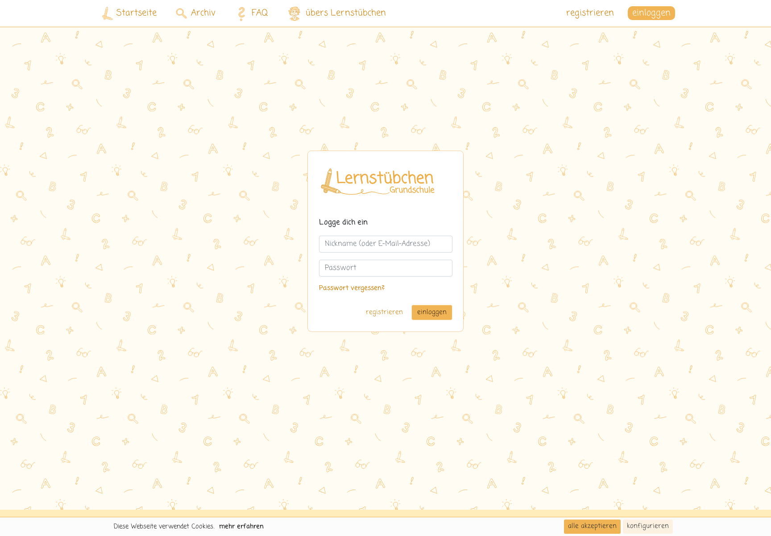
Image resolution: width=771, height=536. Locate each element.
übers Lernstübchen (346, 13)
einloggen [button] (651, 13)
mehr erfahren (241, 526)
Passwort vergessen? (352, 288)
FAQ (260, 13)
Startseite (136, 13)
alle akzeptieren (592, 526)
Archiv (203, 13)
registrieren (590, 13)
